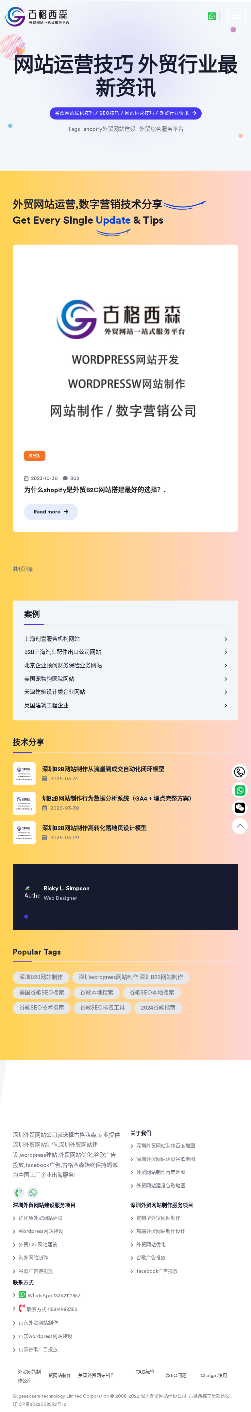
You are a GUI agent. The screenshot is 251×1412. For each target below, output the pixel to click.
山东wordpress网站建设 (45, 1336)
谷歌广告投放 (151, 1257)
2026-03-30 (64, 808)
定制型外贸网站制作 (158, 1218)
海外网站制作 (33, 1257)
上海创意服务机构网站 (52, 639)
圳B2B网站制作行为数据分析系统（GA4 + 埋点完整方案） (118, 799)
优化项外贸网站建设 (41, 1218)
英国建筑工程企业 (46, 705)
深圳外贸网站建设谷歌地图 (165, 1159)
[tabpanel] (125, 888)
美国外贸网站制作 (96, 1375)
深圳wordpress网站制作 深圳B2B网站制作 (131, 977)
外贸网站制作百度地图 (160, 1172)
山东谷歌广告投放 (38, 1349)
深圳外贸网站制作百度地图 (165, 1145)
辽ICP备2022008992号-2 (39, 1404)
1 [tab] (26, 919)
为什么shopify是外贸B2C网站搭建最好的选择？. (95, 490)
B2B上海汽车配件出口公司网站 (62, 652)
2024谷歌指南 (158, 1008)
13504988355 (239, 772)
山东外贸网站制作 (38, 1323)
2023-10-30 (44, 478)
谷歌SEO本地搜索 (151, 992)
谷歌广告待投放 (36, 1271)
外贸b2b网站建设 (38, 1244)
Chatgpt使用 (214, 1375)
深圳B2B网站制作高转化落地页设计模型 (94, 828)
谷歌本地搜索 (96, 992)
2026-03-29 (64, 837)
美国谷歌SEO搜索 (41, 992)
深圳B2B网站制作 (41, 977)
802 (74, 478)
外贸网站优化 (151, 1244)
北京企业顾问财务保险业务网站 (63, 665)
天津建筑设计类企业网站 (54, 692)
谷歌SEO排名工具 (102, 1008)
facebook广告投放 (157, 1271)
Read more (47, 512)
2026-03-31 (63, 778)
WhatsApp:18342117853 (53, 1295)
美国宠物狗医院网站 (49, 679)
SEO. (35, 455)
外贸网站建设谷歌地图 (160, 1185)
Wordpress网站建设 (41, 1231)
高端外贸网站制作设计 (160, 1231)
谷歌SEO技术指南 (41, 1008)
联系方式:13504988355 (51, 1309)
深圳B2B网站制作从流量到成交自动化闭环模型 (103, 769)
